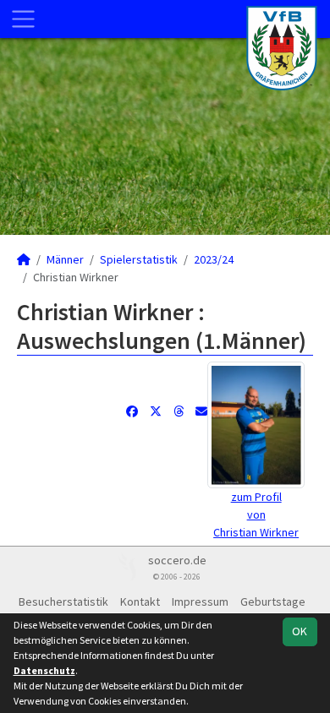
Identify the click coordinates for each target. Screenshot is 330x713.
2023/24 (214, 259)
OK (299, 631)
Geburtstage (272, 601)
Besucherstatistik (63, 601)
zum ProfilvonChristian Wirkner (256, 514)
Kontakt (140, 601)
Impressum (200, 601)
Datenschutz (44, 670)
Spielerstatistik (139, 259)
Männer (65, 259)
